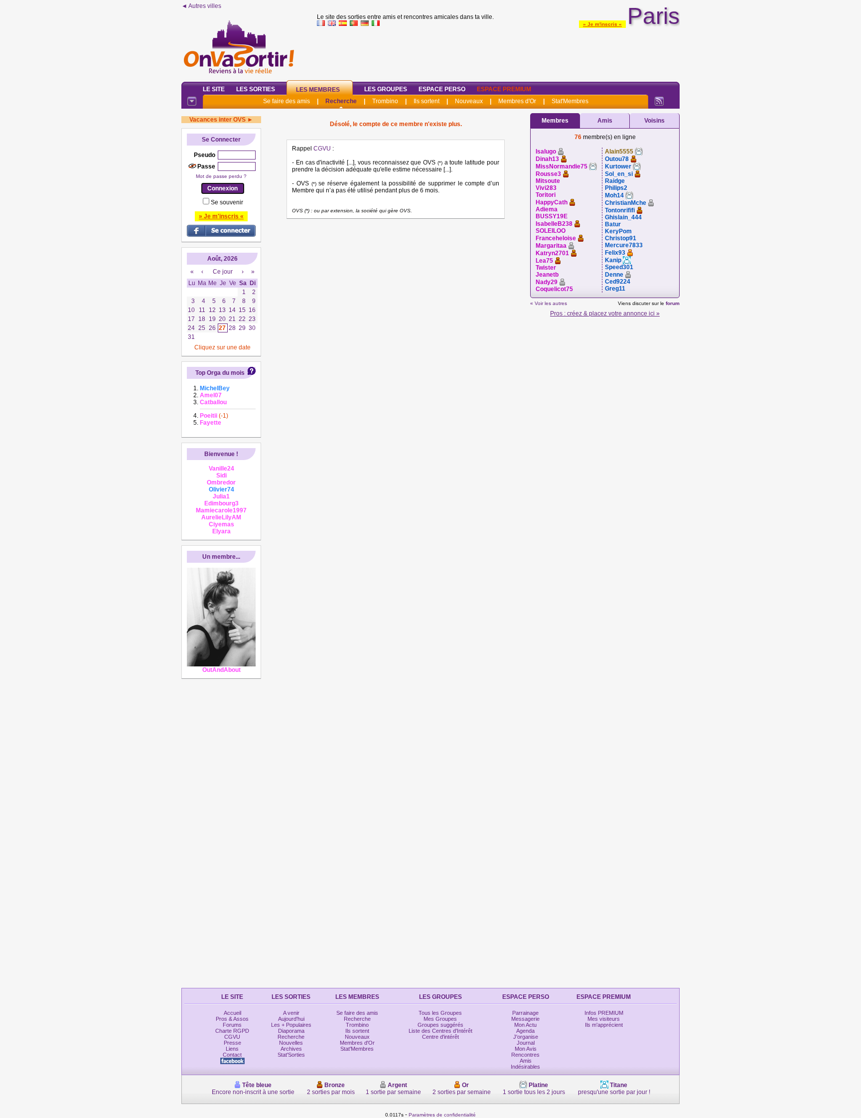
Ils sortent (426, 101)
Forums (232, 1025)
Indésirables (525, 1067)
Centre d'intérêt (440, 1037)
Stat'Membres (570, 101)
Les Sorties (255, 89)
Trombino (385, 101)
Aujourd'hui (291, 1019)
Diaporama (291, 1031)
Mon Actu (525, 1025)
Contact (232, 1055)
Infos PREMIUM (603, 1013)
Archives (291, 1049)
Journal (526, 1043)
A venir (291, 1013)
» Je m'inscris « (602, 24)
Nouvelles (291, 1043)
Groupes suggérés (440, 1025)
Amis (604, 120)
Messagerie (525, 1019)
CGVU (322, 148)
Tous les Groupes (440, 1013)
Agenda (525, 1031)
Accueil (232, 1013)
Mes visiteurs (603, 1019)
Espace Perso (442, 89)
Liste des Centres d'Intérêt (440, 1031)
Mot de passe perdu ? (221, 176)
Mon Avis (526, 1049)
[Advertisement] (498, 51)
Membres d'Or (517, 101)
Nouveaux (469, 101)
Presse (232, 1043)
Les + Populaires (291, 1025)
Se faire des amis (286, 101)
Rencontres (525, 1055)
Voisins (654, 120)
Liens (232, 1049)
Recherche (341, 101)
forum (673, 303)
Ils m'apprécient (604, 1025)
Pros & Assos (232, 1019)
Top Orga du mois (220, 372)
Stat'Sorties (291, 1055)
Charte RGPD (232, 1031)
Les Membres (318, 89)
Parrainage (525, 1013)
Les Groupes (385, 89)
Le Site (214, 89)
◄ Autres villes (201, 5)
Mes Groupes (440, 1019)
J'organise (525, 1037)
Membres (555, 120)
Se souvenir (227, 202)
